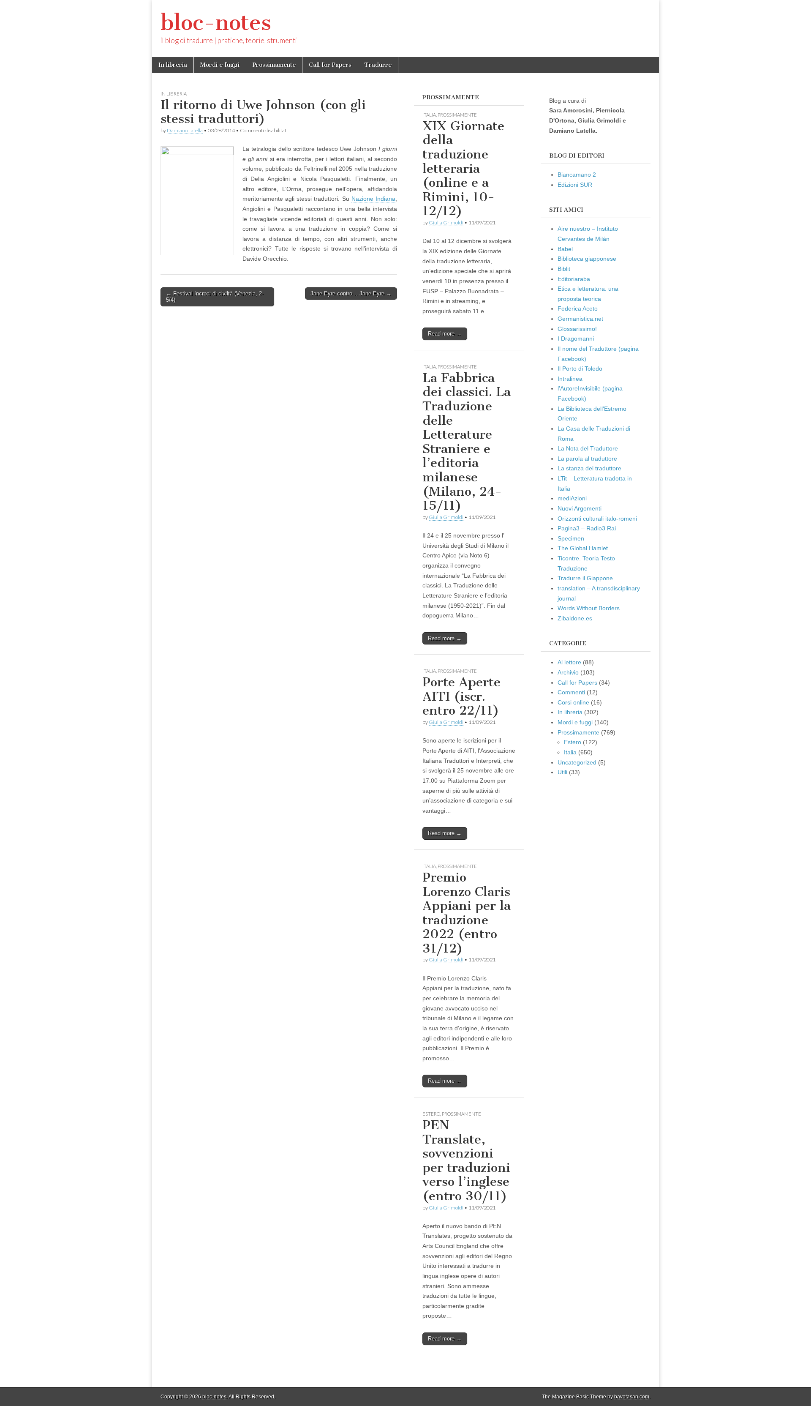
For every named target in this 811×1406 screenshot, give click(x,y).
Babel (565, 249)
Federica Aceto (578, 308)
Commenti (571, 692)
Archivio (568, 672)
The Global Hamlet (583, 548)
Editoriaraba (574, 279)
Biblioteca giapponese (587, 258)
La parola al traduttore (587, 458)
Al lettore (569, 662)
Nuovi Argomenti (579, 508)
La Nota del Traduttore (588, 448)
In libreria (172, 64)
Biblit (564, 268)
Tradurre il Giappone (585, 578)
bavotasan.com (631, 1397)
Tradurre (378, 64)
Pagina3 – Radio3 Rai (587, 528)
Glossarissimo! (577, 328)
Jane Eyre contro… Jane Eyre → (351, 293)
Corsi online (573, 702)
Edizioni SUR (575, 184)
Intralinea (570, 378)
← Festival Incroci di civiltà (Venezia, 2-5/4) (215, 296)
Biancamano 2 (577, 174)
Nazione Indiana (373, 198)
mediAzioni (572, 498)
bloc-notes (216, 22)
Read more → (445, 333)
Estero (431, 1114)
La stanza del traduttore (589, 468)
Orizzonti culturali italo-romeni (597, 518)
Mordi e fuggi (219, 64)
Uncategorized (577, 762)
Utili (562, 772)
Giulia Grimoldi (446, 222)
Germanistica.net (580, 318)
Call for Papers (330, 64)
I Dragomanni (576, 338)
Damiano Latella (185, 130)
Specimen (571, 538)
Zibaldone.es (575, 618)
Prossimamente (274, 64)
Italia (429, 114)
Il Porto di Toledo (580, 368)
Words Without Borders (589, 608)
